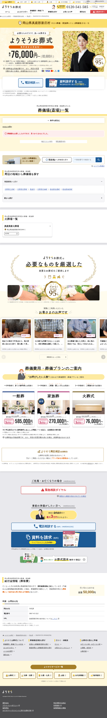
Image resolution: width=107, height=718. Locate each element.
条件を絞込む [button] (55, 120)
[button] (21, 69)
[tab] (8, 2)
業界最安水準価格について (24, 93)
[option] (14, 644)
